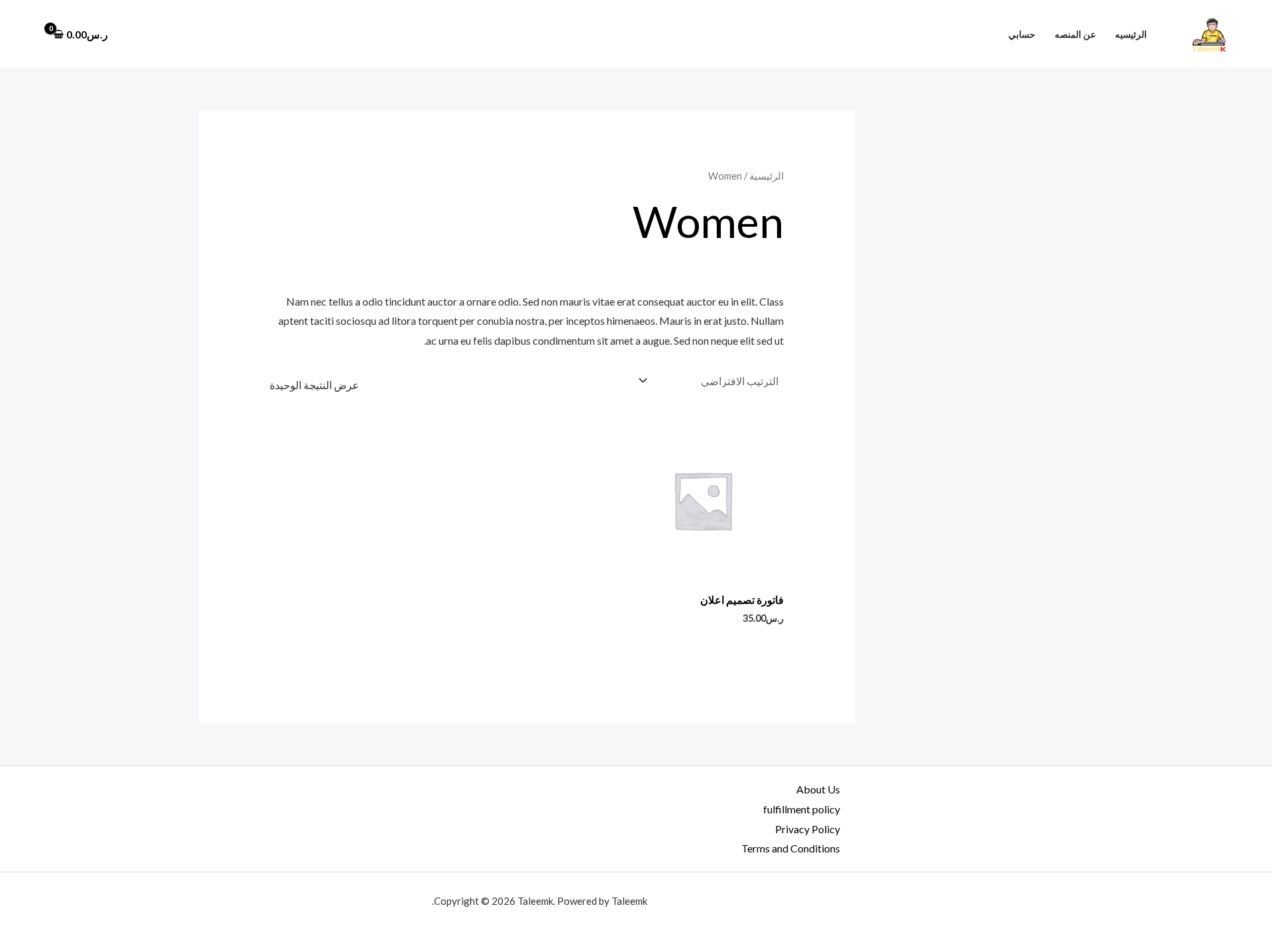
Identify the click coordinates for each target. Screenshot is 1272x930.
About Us (818, 789)
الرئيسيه (1131, 34)
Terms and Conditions (790, 848)
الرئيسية (766, 176)
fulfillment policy (801, 809)
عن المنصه (1075, 34)
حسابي (1021, 34)
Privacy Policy (807, 829)
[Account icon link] (29, 34)
